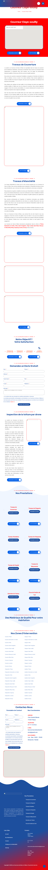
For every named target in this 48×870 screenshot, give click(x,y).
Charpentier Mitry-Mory (10, 689)
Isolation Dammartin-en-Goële (31, 672)
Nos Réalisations (9, 837)
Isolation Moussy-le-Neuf (30, 686)
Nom (5, 369)
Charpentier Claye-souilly (10, 681)
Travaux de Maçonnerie (31, 816)
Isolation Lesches (28, 695)
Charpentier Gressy (9, 698)
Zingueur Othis (28, 642)
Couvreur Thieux (8, 636)
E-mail (5, 383)
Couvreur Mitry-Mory (9, 657)
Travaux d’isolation (30, 806)
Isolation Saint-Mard (29, 683)
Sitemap (7, 847)
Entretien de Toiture (30, 820)
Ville (25, 378)
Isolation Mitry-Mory (29, 689)
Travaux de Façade (30, 813)
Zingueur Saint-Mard (29, 651)
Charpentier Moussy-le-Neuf (11, 686)
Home (19, 11)
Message (6, 388)
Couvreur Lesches (8, 663)
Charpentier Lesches (9, 695)
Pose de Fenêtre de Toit (31, 823)
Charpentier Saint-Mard (10, 683)
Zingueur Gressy (28, 666)
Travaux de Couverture (31, 799)
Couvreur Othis (8, 642)
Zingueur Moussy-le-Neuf (30, 654)
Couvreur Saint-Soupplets (10, 645)
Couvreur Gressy (8, 666)
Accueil (7, 834)
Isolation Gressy (28, 698)
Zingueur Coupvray (28, 660)
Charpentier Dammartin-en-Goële (12, 672)
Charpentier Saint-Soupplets (11, 678)
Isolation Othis (27, 675)
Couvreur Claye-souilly (9, 648)
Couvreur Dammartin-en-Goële (11, 639)
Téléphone (26, 383)
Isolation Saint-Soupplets (30, 678)
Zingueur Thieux (28, 636)
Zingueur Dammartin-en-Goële (31, 639)
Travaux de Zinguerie (30, 803)
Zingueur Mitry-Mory (29, 657)
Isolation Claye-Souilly (29, 681)
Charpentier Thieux (9, 669)
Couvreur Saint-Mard (9, 651)
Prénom (26, 369)
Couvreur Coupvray (9, 660)
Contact (7, 840)
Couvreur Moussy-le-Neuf (10, 654)
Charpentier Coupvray (9, 692)
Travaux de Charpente (30, 809)
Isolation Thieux (28, 669)
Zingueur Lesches (28, 663)
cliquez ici (12, 401)
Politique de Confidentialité (11, 844)
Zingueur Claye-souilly (29, 648)
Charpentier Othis (8, 675)
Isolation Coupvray (28, 692)
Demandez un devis (13, 512)
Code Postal (6, 378)
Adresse (5, 374)
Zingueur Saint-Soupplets (30, 645)
